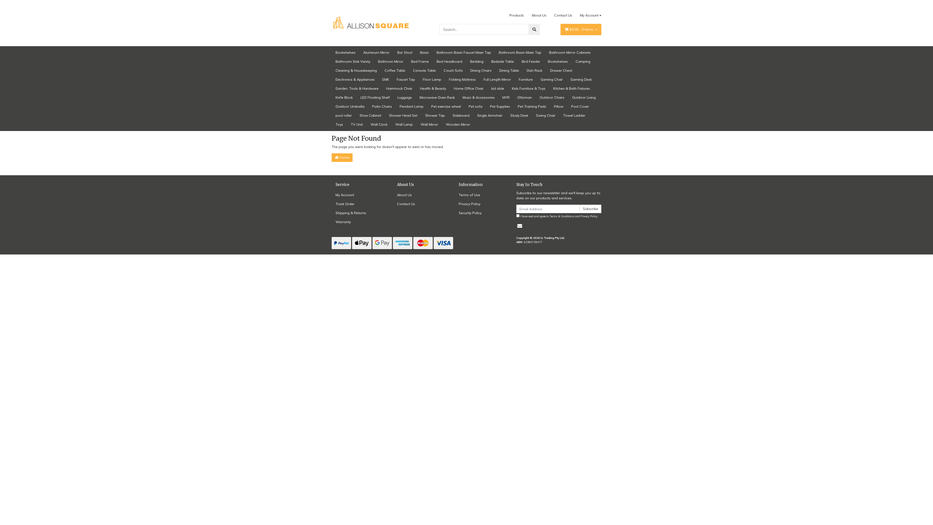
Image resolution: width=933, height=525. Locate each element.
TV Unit (357, 124)
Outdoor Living (584, 97)
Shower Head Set (403, 115)
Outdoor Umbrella (350, 106)
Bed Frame (420, 61)
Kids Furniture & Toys (528, 88)
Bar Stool (404, 52)
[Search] (534, 29)
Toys (339, 124)
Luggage (404, 97)
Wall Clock (379, 124)
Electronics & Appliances (355, 79)
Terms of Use (469, 195)
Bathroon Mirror (390, 61)
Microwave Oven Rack (437, 97)
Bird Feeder (531, 61)
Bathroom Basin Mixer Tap (520, 52)
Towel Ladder (574, 115)
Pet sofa (475, 106)
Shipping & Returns (351, 213)
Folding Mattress (462, 79)
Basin (424, 52)
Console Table (424, 70)
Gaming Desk (581, 79)
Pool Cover (580, 106)
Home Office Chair (469, 88)
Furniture (526, 79)
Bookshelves (345, 52)
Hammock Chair (399, 88)
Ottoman (524, 97)
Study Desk (519, 115)
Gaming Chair (552, 79)
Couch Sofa (453, 70)
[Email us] (519, 226)
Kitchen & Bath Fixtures (571, 88)
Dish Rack (534, 70)
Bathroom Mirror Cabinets (570, 52)
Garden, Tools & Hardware (357, 88)
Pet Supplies (500, 106)
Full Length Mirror (497, 79)
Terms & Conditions (562, 216)
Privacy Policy (469, 204)
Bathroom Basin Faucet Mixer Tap (464, 52)
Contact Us (563, 15)
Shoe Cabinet (370, 115)
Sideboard (461, 115)
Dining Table (509, 70)
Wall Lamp (404, 124)
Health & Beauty (433, 88)
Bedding (477, 61)
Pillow (558, 106)
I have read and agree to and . (558, 216)
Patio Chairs (382, 106)
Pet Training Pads (532, 106)
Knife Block (344, 97)
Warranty (343, 222)
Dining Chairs (481, 70)
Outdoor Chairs (552, 97)
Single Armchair (489, 115)
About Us (539, 15)
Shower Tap (435, 115)
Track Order (345, 204)
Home (344, 157)
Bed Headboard (449, 61)
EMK (385, 79)
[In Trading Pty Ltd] (371, 23)
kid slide (497, 88)
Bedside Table (502, 61)
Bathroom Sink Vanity (353, 61)
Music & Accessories (479, 97)
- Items (582, 29)
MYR (506, 97)
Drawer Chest (561, 70)
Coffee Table (395, 70)
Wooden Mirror (458, 124)
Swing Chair (545, 115)
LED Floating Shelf (375, 97)
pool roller (344, 115)
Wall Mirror (429, 124)
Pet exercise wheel (446, 106)
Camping (583, 61)
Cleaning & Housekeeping (356, 70)
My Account (589, 15)
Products (517, 15)
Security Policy (470, 213)
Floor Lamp (432, 79)
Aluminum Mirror (376, 52)
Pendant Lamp (411, 106)
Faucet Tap (406, 79)
